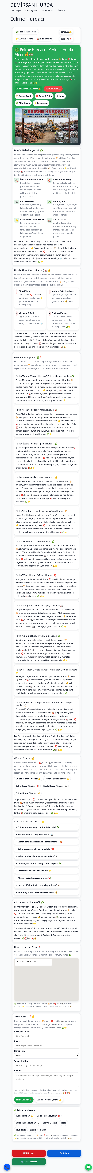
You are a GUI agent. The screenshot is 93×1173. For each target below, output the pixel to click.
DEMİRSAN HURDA (31, 4)
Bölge (17, 1041)
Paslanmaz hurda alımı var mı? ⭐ (34, 870)
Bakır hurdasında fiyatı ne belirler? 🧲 (36, 849)
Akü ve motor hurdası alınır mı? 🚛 (34, 878)
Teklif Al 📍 (66, 39)
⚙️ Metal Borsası (29, 1161)
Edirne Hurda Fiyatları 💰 (28, 793)
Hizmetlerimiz (48, 10)
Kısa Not (18, 1071)
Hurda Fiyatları (31, 10)
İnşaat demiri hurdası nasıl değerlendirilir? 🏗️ (40, 841)
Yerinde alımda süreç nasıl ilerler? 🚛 (35, 834)
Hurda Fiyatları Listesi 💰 (28, 88)
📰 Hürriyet (28, 1153)
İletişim (61, 10)
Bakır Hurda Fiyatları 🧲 (27, 786)
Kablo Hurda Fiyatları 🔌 (55, 786)
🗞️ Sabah (64, 1153)
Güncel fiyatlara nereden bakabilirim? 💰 (38, 892)
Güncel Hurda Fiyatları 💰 (28, 778)
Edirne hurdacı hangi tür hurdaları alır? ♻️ (38, 827)
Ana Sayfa (16, 10)
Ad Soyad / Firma (22, 1032)
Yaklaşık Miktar (21, 1061)
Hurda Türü (19, 1051)
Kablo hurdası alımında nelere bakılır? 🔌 (38, 856)
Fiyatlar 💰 (66, 31)
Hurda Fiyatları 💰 (24, 1115)
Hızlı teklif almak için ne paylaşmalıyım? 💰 (39, 885)
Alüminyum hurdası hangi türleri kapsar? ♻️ (39, 863)
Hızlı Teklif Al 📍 (53, 88)
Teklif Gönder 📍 (24, 1099)
